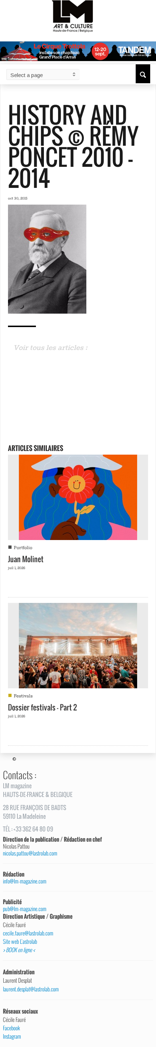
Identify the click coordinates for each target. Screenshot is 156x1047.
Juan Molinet (26, 558)
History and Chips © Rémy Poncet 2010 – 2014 (73, 146)
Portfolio (23, 548)
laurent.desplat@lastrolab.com (31, 989)
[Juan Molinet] (78, 496)
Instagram (12, 1036)
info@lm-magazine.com (24, 881)
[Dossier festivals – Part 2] (78, 645)
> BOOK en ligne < (19, 950)
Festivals (23, 696)
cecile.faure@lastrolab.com (28, 933)
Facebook (11, 1028)
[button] (143, 73)
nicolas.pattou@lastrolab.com (30, 853)
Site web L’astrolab (20, 942)
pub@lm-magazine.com (24, 909)
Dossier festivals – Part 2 (42, 707)
